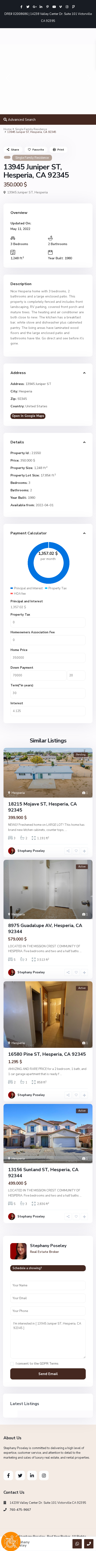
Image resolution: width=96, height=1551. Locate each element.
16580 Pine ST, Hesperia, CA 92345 (47, 1054)
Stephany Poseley (31, 851)
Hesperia (41, 192)
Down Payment (21, 668)
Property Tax (20, 615)
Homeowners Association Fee (32, 632)
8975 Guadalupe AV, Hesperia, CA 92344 (45, 928)
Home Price (18, 650)
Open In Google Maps (28, 416)
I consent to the (37, 1364)
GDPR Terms (49, 1364)
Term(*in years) (21, 685)
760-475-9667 (20, 1510)
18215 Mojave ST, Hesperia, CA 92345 (42, 807)
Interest (16, 703)
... (66, 830)
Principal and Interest (26, 601)
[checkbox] (12, 1364)
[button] (7, 79)
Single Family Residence (31, 129)
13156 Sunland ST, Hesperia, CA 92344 (43, 1173)
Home (7, 129)
